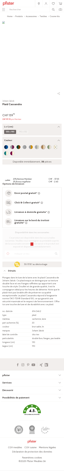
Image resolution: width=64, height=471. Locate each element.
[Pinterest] (28, 364)
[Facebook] (17, 364)
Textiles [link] (43, 16)
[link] (38, 3)
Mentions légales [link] (47, 447)
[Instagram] (22, 364)
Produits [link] (19, 16)
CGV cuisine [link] (30, 447)
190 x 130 (23, 131)
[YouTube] (33, 364)
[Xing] (41, 364)
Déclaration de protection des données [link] (32, 451)
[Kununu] (46, 364)
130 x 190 (10, 131)
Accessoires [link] (31, 16)
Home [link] (10, 16)
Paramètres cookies (32, 457)
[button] (32, 411)
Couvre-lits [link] (55, 16)
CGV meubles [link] (15, 447)
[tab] (32, 271)
